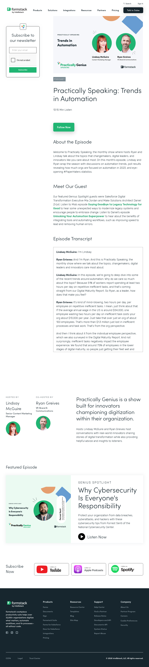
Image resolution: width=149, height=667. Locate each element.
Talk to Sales (133, 10)
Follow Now (64, 127)
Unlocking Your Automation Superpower (78, 216)
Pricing (115, 10)
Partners (101, 10)
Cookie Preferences (129, 620)
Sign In (140, 3)
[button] (38, 10)
